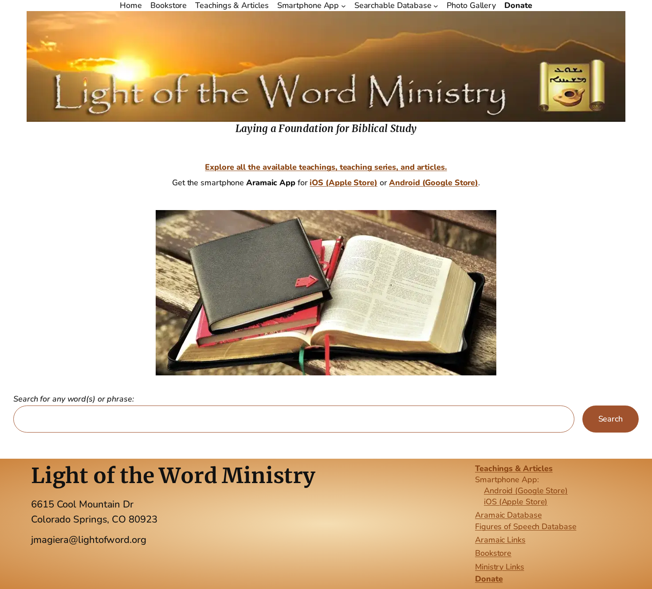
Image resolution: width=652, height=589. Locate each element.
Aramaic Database (508, 515)
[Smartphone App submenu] (343, 5)
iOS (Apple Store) (515, 501)
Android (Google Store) (433, 182)
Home (131, 5)
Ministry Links (499, 567)
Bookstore (493, 553)
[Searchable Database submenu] (435, 5)
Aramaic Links (500, 539)
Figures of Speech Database (525, 526)
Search (610, 418)
